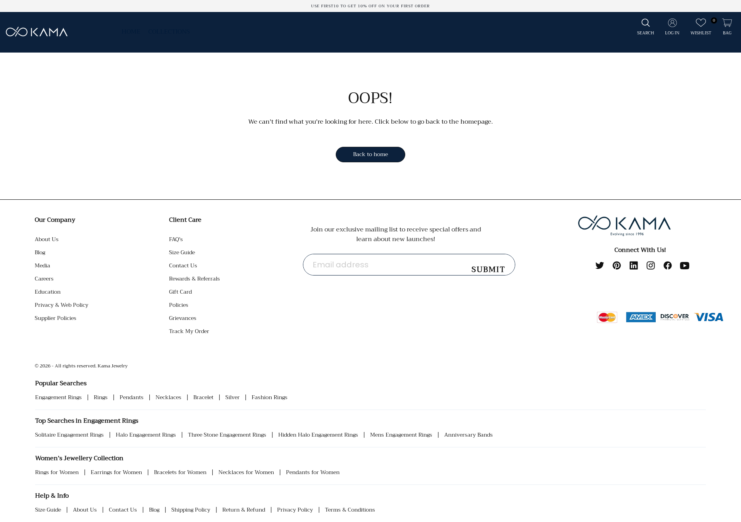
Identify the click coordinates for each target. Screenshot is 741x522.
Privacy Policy (295, 509)
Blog (40, 252)
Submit (489, 269)
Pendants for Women (313, 472)
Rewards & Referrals (194, 278)
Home (131, 31)
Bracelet (203, 397)
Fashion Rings (270, 397)
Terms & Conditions (350, 509)
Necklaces (168, 397)
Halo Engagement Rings (146, 434)
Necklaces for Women (246, 472)
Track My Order (189, 331)
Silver (232, 397)
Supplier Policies (55, 318)
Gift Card (180, 291)
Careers (44, 278)
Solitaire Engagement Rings (69, 434)
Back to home (370, 154)
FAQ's (176, 239)
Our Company (55, 219)
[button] (645, 27)
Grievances (182, 318)
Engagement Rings (58, 397)
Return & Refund (243, 509)
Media (42, 265)
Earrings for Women (116, 472)
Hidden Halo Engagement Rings (318, 434)
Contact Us (183, 265)
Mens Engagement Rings (401, 434)
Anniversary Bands (468, 434)
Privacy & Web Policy (61, 304)
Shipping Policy (190, 509)
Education (48, 291)
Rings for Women (57, 472)
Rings (101, 397)
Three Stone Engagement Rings (227, 434)
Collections (169, 31)
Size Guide (182, 252)
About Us (47, 239)
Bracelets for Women (180, 472)
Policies (178, 304)
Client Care (185, 219)
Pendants (132, 397)
